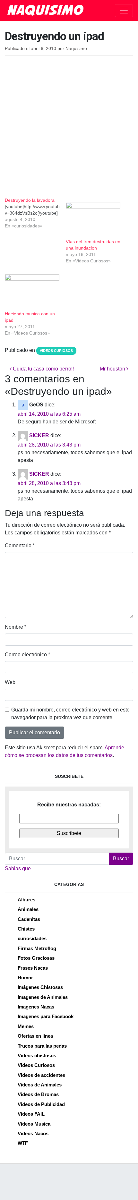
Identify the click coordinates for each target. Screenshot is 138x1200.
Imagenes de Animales (43, 997)
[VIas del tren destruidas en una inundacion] (93, 217)
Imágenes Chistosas (40, 987)
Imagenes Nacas (36, 1006)
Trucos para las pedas (42, 1046)
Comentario (20, 545)
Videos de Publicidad (41, 1104)
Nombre (15, 627)
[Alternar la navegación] (124, 10)
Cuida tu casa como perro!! (43, 368)
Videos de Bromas (38, 1094)
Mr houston (113, 368)
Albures (26, 899)
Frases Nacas (33, 968)
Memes (26, 1026)
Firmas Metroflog (37, 948)
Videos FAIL (31, 1114)
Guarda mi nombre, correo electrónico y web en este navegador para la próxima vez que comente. (70, 713)
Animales (28, 909)
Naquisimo (76, 48)
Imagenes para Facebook (45, 1016)
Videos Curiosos (56, 351)
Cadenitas (29, 919)
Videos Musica (34, 1124)
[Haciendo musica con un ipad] (32, 289)
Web (10, 682)
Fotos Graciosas (36, 958)
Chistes (26, 929)
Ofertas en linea (35, 1036)
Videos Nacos (33, 1133)
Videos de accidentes (41, 1075)
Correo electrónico (27, 654)
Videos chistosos (37, 1055)
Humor (25, 977)
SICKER (39, 435)
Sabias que (18, 868)
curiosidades (32, 938)
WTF (23, 1143)
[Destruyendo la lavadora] (35, 213)
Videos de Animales (40, 1084)
